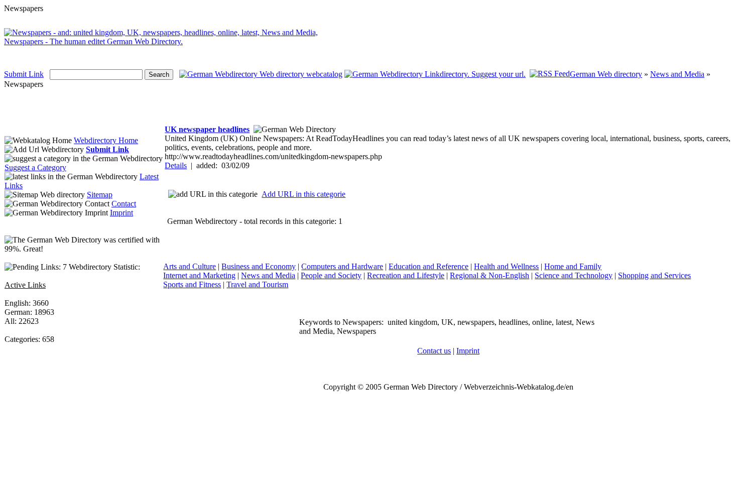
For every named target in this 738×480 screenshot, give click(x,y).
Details (176, 165)
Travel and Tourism (257, 284)
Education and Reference (428, 266)
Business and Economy (258, 266)
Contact (123, 203)
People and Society (331, 275)
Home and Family (572, 266)
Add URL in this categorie (303, 194)
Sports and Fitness (192, 284)
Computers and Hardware (342, 266)
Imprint (121, 212)
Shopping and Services (654, 275)
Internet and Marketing (199, 275)
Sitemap (99, 194)
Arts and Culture (189, 266)
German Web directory (606, 74)
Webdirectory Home (106, 140)
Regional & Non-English (489, 275)
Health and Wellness (506, 266)
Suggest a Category (35, 167)
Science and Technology (573, 275)
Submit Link (24, 74)
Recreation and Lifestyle (405, 275)
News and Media (677, 74)
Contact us (434, 350)
